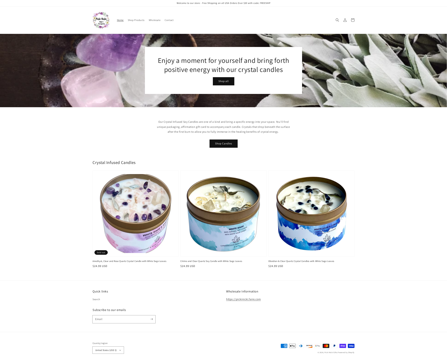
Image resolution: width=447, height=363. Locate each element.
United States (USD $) (106, 350)
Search (96, 299)
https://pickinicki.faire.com (243, 299)
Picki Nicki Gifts (330, 352)
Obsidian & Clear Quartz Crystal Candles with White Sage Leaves (301, 261)
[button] (337, 20)
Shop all (223, 81)
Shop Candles (223, 143)
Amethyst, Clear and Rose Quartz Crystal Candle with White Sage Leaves (129, 261)
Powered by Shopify (346, 352)
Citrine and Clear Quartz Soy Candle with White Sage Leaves (211, 261)
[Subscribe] (151, 319)
